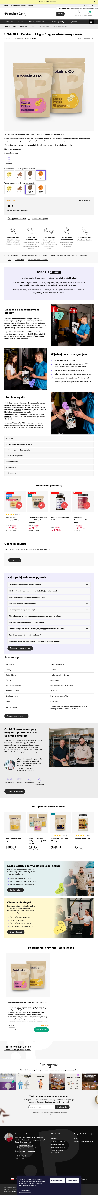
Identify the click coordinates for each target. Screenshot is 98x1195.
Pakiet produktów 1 (57, 664)
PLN (83, 5)
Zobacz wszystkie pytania (19, 648)
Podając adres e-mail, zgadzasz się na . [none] (48, 1112)
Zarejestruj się (15, 890)
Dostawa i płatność (18, 5)
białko (15, 134)
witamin (17, 410)
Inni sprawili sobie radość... (37, 260)
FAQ (8, 260)
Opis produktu (11, 255)
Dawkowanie (83, 255)
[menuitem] (9, 21)
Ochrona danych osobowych (56, 1151)
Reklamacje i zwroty (57, 1147)
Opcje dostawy (85, 200)
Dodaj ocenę (14, 560)
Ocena (43, 255)
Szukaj (59, 14)
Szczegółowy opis (10, 153)
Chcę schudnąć (15, 932)
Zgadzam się (72, 1180)
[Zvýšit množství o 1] (14, 1029)
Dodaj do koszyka (41, 1029)
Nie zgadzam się (57, 1180)
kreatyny (7, 416)
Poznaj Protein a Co (14, 791)
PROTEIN (54, 272)
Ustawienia (24, 1190)
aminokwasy (9, 414)
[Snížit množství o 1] (8, 1029)
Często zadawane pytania (83, 1141)
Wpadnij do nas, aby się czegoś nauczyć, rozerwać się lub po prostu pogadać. (48, 1070)
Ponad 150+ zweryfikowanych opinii (17, 1050)
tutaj (33, 1185)
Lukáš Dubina (15, 1191)
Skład (52, 255)
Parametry (19, 260)
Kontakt (31, 5)
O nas (6, 5)
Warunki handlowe (56, 1144)
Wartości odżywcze (66, 255)
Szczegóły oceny (29, 38)
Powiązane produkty (29, 255)
